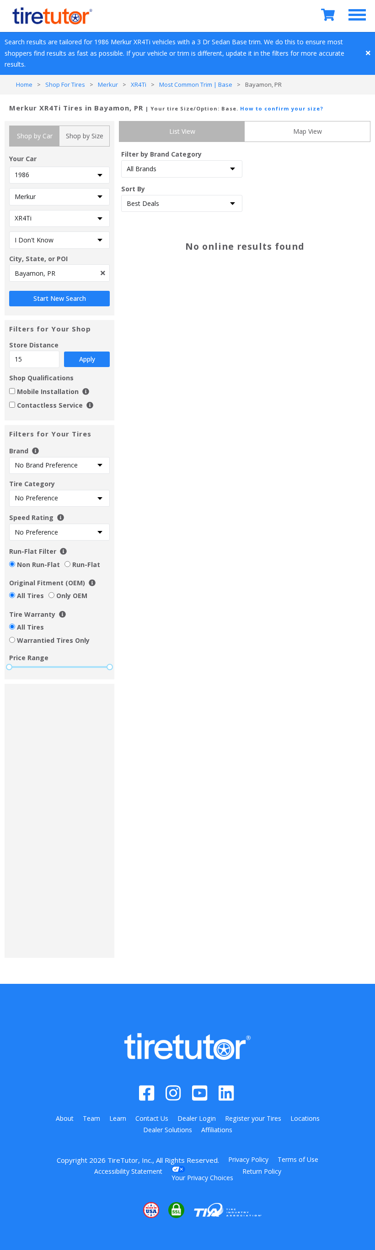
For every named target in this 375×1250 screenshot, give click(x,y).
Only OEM (71, 595)
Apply (87, 359)
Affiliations (216, 1129)
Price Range (28, 657)
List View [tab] (182, 131)
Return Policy (261, 1171)
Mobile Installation (48, 391)
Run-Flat (86, 564)
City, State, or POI (38, 258)
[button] (123, 1210)
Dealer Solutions (167, 1129)
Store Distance (52, 352)
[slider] (9, 667)
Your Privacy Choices (202, 1177)
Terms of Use (298, 1159)
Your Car (23, 158)
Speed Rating (31, 517)
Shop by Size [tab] (84, 135)
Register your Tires (253, 1118)
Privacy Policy (248, 1159)
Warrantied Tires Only (53, 640)
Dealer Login (196, 1118)
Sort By (133, 188)
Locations (305, 1118)
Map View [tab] (307, 131)
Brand (19, 450)
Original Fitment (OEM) (47, 582)
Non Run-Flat (38, 564)
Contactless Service (50, 405)
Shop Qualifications (41, 377)
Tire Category (32, 483)
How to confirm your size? (281, 108)
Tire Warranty (32, 614)
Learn (117, 1118)
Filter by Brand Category (161, 154)
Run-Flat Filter (32, 551)
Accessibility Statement (128, 1171)
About (65, 1118)
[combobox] (59, 273)
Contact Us (151, 1118)
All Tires (30, 595)
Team (91, 1118)
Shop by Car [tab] (35, 135)
